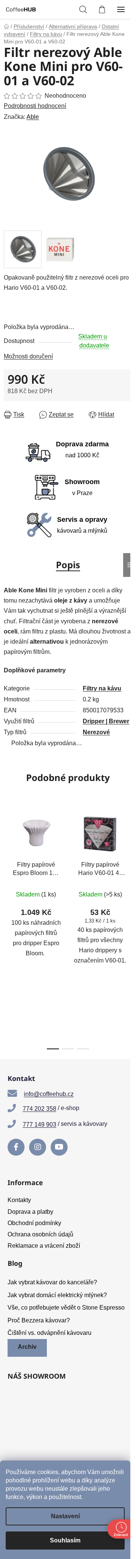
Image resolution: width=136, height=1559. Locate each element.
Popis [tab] (68, 564)
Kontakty (19, 1200)
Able (32, 117)
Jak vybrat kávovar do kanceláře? (52, 1282)
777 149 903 (39, 1124)
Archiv (27, 1347)
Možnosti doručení (28, 356)
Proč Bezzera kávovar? (39, 1320)
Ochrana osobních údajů (40, 1234)
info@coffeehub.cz (49, 1094)
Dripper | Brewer (106, 721)
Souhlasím (65, 1540)
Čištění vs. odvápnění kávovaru (49, 1333)
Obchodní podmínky (34, 1223)
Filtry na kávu (102, 688)
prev (8, 864)
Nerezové (96, 732)
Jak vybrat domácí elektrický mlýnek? (57, 1295)
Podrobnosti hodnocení (35, 106)
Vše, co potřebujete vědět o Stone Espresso (66, 1307)
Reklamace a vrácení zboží (44, 1245)
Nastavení (65, 1516)
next (128, 864)
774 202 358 (39, 1108)
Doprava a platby (30, 1211)
